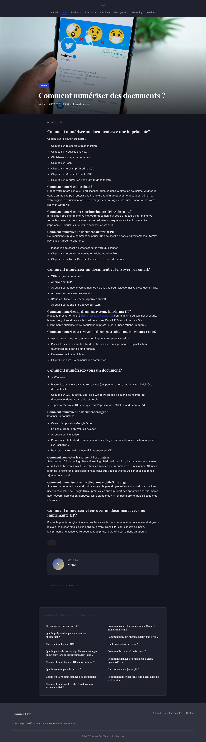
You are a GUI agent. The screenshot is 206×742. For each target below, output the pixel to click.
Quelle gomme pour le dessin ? (63, 669)
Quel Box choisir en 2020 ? (123, 644)
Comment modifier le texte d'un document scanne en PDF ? (70, 685)
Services (151, 12)
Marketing (137, 12)
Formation (90, 12)
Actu (64, 12)
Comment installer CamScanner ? (127, 651)
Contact (190, 713)
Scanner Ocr (21, 714)
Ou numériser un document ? (62, 626)
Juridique (105, 12)
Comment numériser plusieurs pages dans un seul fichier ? (133, 678)
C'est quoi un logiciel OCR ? (61, 644)
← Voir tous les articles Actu (63, 585)
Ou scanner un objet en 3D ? (123, 669)
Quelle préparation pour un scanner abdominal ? (66, 635)
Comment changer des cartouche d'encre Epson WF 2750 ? (130, 660)
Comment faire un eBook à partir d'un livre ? (133, 636)
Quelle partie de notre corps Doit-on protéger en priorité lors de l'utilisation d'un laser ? (71, 653)
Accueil (54, 12)
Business (76, 12)
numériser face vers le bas (97, 315)
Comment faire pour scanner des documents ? (72, 676)
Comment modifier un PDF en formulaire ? (70, 662)
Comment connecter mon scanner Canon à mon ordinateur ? (131, 627)
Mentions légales (173, 713)
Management (121, 12)
